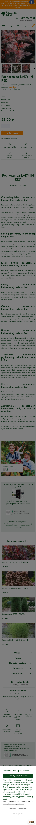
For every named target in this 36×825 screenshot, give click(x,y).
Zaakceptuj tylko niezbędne (18, 808)
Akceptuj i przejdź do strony (18, 776)
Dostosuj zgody (18, 814)
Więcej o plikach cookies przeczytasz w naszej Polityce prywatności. (18, 802)
